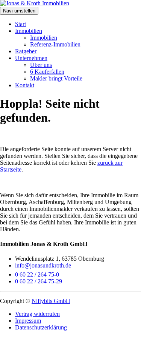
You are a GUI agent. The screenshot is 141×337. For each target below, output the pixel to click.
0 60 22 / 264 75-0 (37, 274)
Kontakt (24, 85)
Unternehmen (31, 58)
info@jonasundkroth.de (43, 265)
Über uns (41, 65)
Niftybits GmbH (51, 301)
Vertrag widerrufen (37, 314)
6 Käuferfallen (47, 71)
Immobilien (28, 31)
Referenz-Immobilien (55, 44)
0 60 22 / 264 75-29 (38, 281)
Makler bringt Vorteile (56, 78)
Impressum (28, 320)
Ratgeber (25, 51)
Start (20, 24)
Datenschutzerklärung (41, 327)
